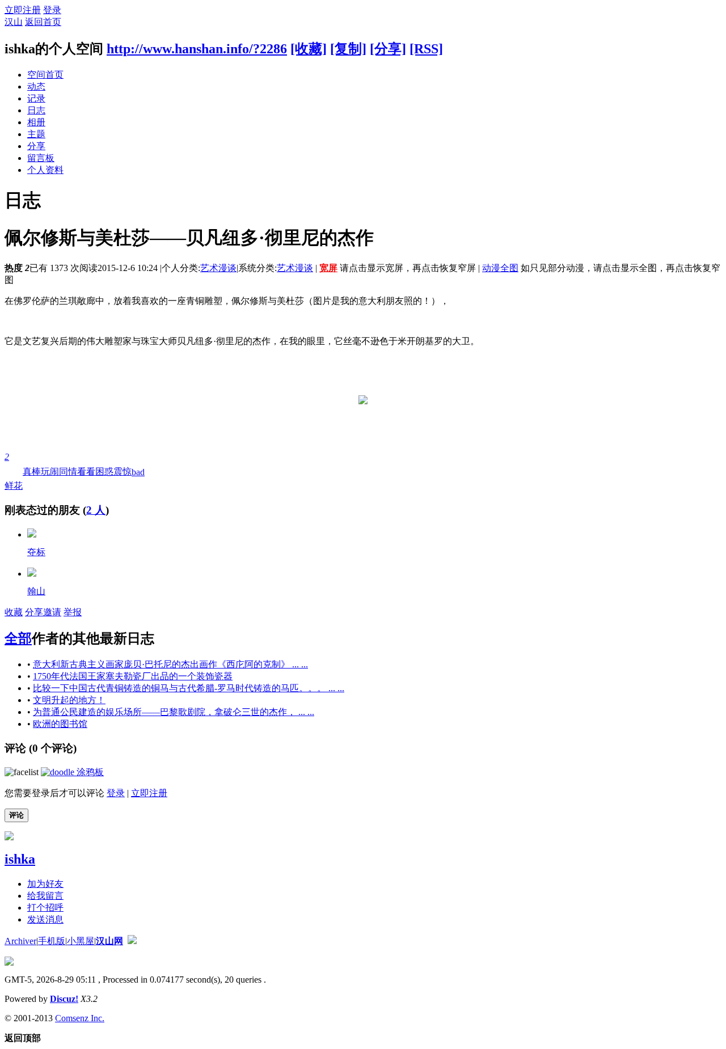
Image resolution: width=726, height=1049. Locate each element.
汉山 (14, 22)
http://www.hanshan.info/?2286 (197, 48)
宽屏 (328, 268)
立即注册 (23, 10)
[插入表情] (22, 772)
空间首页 (45, 74)
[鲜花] (31, 534)
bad (138, 472)
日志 (36, 110)
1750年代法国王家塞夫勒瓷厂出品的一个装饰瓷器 (133, 676)
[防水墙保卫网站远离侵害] (132, 941)
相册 (36, 122)
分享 (36, 146)
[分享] (388, 48)
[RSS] (426, 48)
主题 (36, 134)
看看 (86, 471)
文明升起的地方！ (69, 700)
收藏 (14, 612)
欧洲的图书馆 (60, 724)
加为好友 (45, 884)
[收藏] (308, 48)
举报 (73, 612)
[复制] (348, 48)
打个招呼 (45, 907)
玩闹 (50, 471)
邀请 (52, 612)
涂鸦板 (89, 772)
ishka (20, 859)
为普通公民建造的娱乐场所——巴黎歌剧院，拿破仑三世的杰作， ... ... (173, 712)
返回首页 (43, 22)
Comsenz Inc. (79, 1018)
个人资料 (45, 170)
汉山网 (109, 941)
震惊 (122, 471)
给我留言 (45, 895)
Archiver (20, 941)
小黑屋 (80, 941)
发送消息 (45, 919)
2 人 (95, 510)
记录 (36, 98)
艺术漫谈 (218, 268)
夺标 (36, 552)
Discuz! (64, 999)
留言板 (40, 158)
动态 (36, 86)
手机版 (51, 941)
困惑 (104, 471)
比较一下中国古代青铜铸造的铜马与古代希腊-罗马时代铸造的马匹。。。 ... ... (188, 688)
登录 (52, 10)
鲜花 (14, 471)
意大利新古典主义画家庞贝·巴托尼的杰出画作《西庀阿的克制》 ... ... (170, 664)
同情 (68, 471)
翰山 (36, 591)
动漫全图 (500, 268)
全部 (18, 638)
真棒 (32, 471)
